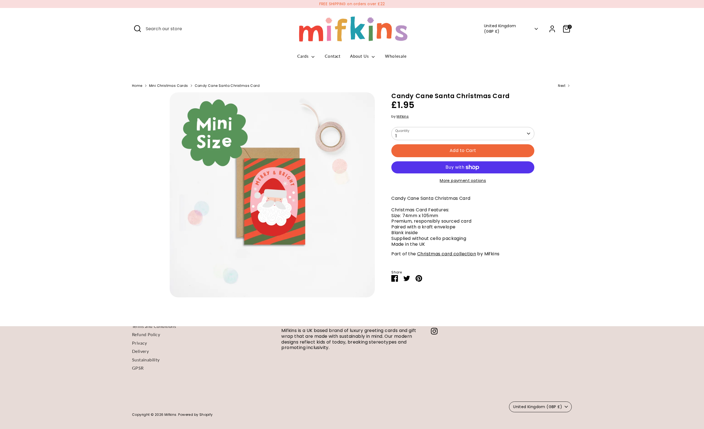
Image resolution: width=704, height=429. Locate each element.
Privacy (139, 342)
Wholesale (395, 56)
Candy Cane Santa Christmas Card (227, 86)
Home (137, 86)
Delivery (140, 351)
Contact (332, 56)
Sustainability (146, 359)
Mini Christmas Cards (168, 86)
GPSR (138, 367)
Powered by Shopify (195, 414)
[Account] (552, 28)
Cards (303, 56)
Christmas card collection (446, 254)
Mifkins (403, 116)
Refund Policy (146, 334)
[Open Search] (137, 28)
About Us (360, 56)
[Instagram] (434, 331)
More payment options (463, 180)
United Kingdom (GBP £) (500, 28)
